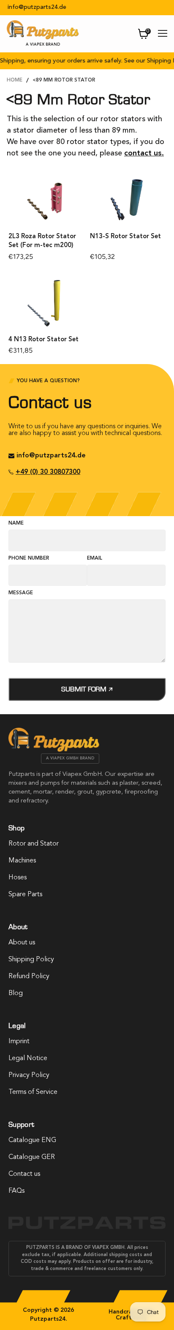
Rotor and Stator (33, 843)
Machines (22, 860)
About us (21, 942)
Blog (15, 993)
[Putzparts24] (53, 749)
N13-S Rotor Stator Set (125, 237)
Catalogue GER (31, 1157)
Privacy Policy (28, 1075)
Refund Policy (28, 976)
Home (14, 80)
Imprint (19, 1041)
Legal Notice (27, 1058)
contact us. (144, 153)
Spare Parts (25, 894)
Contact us (24, 1174)
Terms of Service (32, 1092)
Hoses (17, 877)
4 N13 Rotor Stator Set (43, 340)
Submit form (84, 689)
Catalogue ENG (32, 1140)
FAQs (16, 1191)
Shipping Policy (31, 959)
